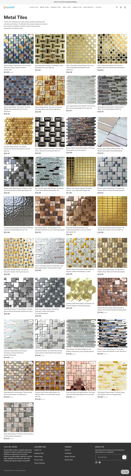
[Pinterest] (99, 462)
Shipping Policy (39, 453)
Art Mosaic (68, 453)
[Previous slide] (7, 49)
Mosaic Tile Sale (70, 456)
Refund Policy (38, 456)
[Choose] (30, 60)
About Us (68, 450)
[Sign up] (124, 457)
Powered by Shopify (19, 470)
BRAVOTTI (11, 470)
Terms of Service (39, 463)
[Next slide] (31, 49)
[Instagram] (96, 462)
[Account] (121, 7)
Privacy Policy (38, 460)
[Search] (117, 7)
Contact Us (37, 450)
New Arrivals (69, 460)
